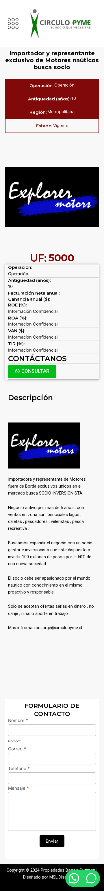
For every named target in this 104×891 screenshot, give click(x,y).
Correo (17, 749)
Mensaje (18, 788)
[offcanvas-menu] (13, 23)
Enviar (52, 841)
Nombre (18, 720)
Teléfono (19, 768)
